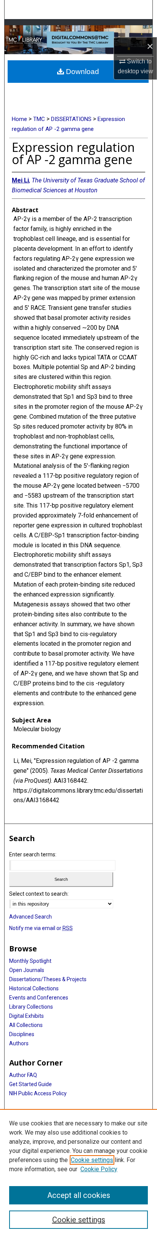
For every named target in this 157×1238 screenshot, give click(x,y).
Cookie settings (92, 1160)
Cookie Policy (98, 1169)
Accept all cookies (78, 1195)
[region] (78, 1173)
